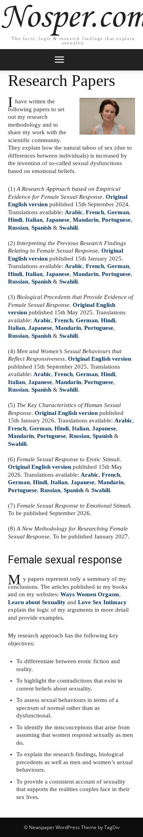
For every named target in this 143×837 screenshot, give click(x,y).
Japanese (58, 220)
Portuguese (116, 220)
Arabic (74, 212)
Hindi (15, 220)
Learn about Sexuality (37, 602)
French (95, 212)
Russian (18, 227)
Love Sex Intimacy (102, 602)
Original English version (99, 359)
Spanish (41, 227)
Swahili (68, 227)
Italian (34, 220)
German (118, 212)
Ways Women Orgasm (89, 594)
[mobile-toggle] (59, 59)
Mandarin (86, 220)
